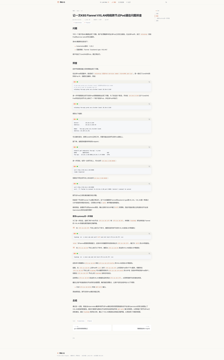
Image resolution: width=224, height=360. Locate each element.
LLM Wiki (105, 2)
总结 (157, 20)
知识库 (122, 2)
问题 (157, 13)
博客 (114, 2)
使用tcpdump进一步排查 (163, 18)
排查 (157, 16)
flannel (87, 22)
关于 (129, 2)
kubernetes (78, 22)
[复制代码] (149, 82)
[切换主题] (166, 2)
